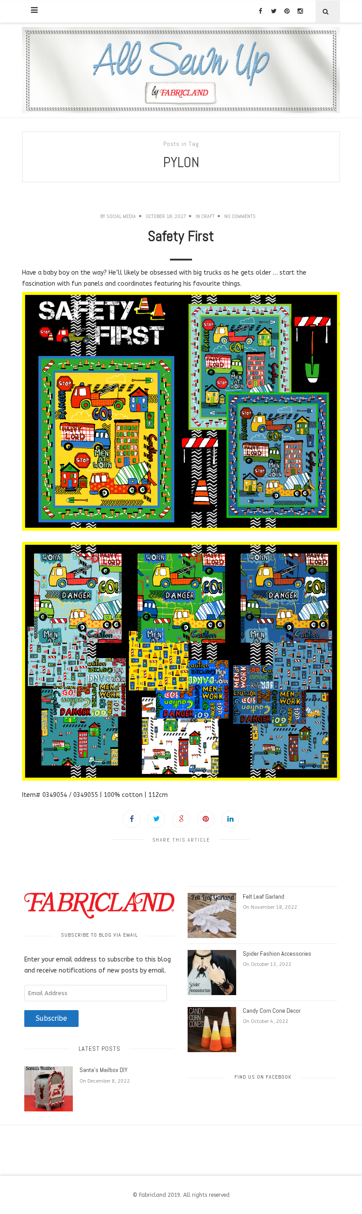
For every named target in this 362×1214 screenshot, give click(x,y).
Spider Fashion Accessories (277, 953)
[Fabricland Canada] (181, 70)
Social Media (121, 216)
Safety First (181, 236)
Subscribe (51, 1019)
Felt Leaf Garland (263, 896)
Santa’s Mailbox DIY (103, 1070)
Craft (208, 216)
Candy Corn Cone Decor (272, 1011)
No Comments (240, 216)
